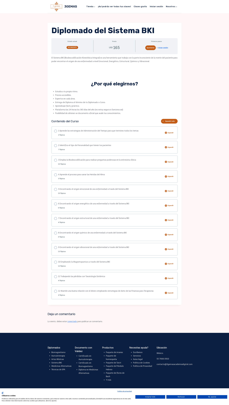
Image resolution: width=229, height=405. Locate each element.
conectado (72, 321)
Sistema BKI (56, 363)
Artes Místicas (57, 359)
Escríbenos (137, 352)
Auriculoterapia (58, 356)
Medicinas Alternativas (61, 366)
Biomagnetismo (58, 352)
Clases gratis (140, 6)
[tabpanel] (114, 85)
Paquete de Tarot (113, 363)
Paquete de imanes (114, 352)
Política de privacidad (124, 391)
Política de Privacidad (142, 366)
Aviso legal (138, 359)
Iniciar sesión (156, 6)
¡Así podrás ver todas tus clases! (114, 6)
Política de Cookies (141, 363)
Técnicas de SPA (58, 369)
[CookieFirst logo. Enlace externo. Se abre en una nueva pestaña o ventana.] (3, 393)
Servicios (137, 356)
